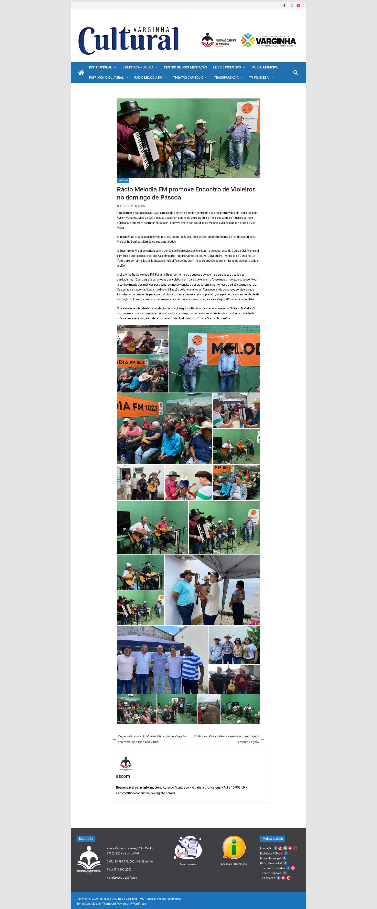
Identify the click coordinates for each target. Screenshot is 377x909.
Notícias (123, 180)
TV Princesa (259, 77)
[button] (114, 67)
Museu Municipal (265, 67)
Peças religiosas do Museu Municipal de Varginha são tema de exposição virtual (152, 739)
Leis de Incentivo (227, 67)
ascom (141, 206)
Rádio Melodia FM (148, 77)
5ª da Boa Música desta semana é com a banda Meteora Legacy (226, 739)
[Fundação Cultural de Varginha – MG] (188, 21)
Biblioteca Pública (138, 67)
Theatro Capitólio (188, 77)
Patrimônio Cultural (106, 77)
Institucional (100, 67)
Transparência (226, 77)
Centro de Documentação (185, 67)
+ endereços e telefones (122, 877)
